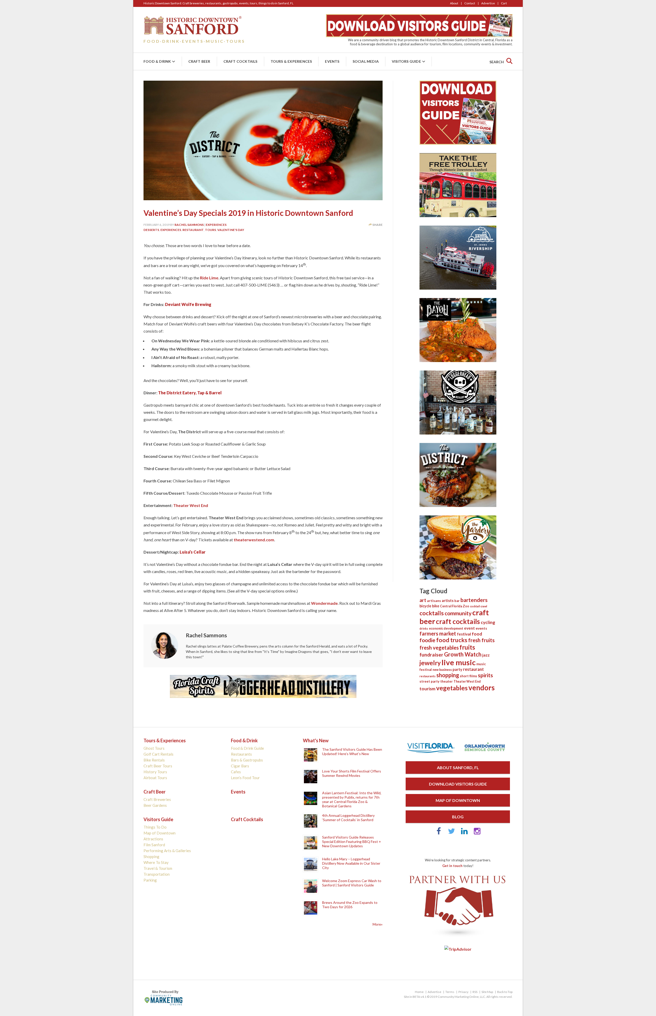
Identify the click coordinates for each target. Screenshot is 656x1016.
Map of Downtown (160, 833)
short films (468, 676)
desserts (151, 230)
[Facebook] (439, 833)
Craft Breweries (157, 799)
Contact (469, 3)
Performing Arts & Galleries (167, 850)
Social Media (366, 61)
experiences (170, 230)
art (422, 600)
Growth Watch (462, 654)
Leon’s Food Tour (245, 777)
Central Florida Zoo (454, 606)
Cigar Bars (240, 766)
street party (429, 681)
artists (448, 600)
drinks (423, 628)
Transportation (157, 874)
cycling (488, 622)
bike (435, 606)
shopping (447, 675)
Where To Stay (156, 862)
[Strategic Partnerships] (458, 937)
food (477, 634)
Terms (449, 992)
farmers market (437, 633)
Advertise (488, 3)
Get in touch (452, 866)
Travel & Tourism (158, 868)
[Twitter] (451, 833)
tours (210, 230)
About (454, 3)
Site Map (487, 992)
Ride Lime (209, 277)
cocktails (431, 613)
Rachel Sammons (189, 225)
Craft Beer (199, 61)
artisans (434, 601)
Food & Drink (157, 61)
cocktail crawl (478, 606)
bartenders (474, 600)
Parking (150, 880)
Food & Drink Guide (247, 748)
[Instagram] (477, 833)
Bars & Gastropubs (247, 760)
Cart (504, 3)
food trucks (451, 640)
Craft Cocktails (240, 61)
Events (332, 61)
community (458, 613)
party (457, 669)
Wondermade (324, 603)
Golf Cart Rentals (158, 754)
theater (446, 681)
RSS (475, 992)
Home (419, 992)
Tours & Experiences (291, 61)
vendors (481, 687)
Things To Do (155, 827)
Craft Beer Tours (158, 766)
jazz (486, 655)
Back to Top (504, 992)
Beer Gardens (155, 805)
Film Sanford (154, 844)
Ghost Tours (154, 748)
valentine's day (230, 230)
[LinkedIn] (464, 833)
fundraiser (431, 655)
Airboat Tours (155, 777)
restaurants (427, 676)
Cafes (236, 771)
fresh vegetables (439, 647)
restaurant (193, 230)
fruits (467, 647)
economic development (446, 628)
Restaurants (241, 754)
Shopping (151, 856)
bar (457, 601)
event (469, 628)
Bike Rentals (154, 760)
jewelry (430, 662)
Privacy (463, 992)
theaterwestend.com (254, 539)
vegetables (452, 688)
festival (464, 634)
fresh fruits (481, 640)
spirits (485, 675)
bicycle (425, 606)
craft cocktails (458, 621)
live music (459, 662)
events (481, 628)
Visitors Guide (406, 61)
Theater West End (190, 505)
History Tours (155, 771)
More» (378, 924)
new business (442, 670)
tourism (427, 688)
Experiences (216, 225)
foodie (427, 640)
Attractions (153, 839)
